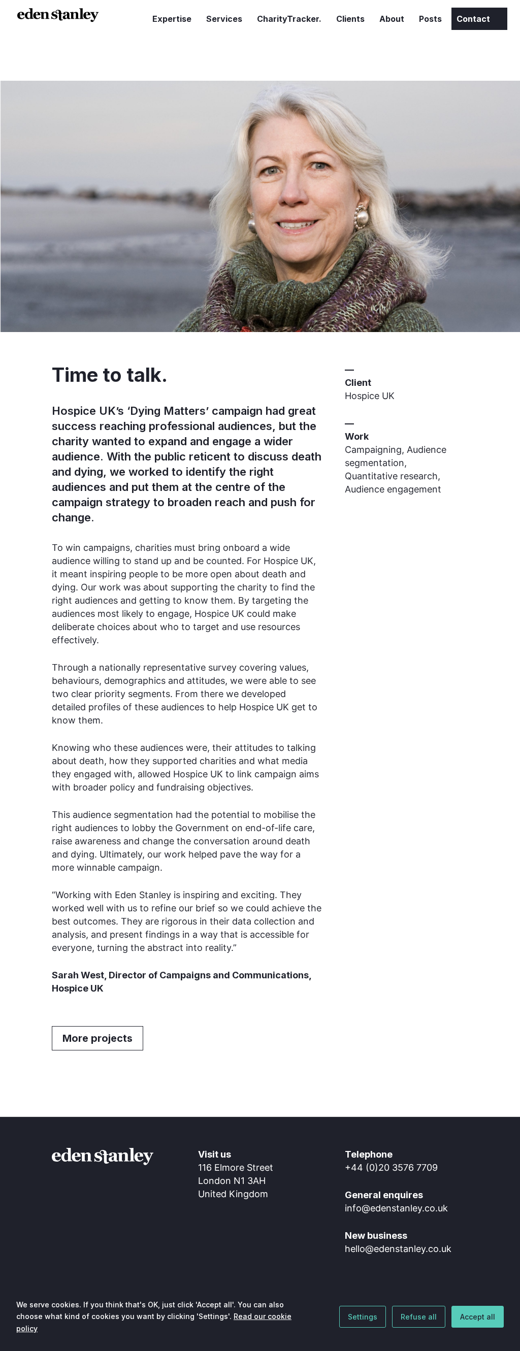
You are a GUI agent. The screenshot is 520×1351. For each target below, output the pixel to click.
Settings (362, 1316)
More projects (97, 1038)
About (391, 19)
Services (224, 19)
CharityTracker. (289, 19)
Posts (430, 19)
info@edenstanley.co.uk (396, 1208)
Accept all (477, 1316)
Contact (473, 19)
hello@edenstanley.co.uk (398, 1248)
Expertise (171, 19)
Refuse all (419, 1316)
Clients (350, 19)
